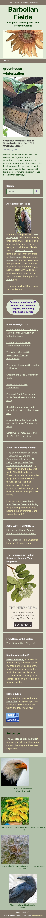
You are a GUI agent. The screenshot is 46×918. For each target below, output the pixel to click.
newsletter (11, 260)
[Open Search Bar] (43, 61)
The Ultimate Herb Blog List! (20, 643)
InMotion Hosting (15, 659)
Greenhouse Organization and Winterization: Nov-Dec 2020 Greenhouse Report (18, 143)
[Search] (36, 191)
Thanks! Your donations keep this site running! (23, 307)
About (10, 2)
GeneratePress (37, 916)
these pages (16, 257)
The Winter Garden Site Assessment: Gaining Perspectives (18, 355)
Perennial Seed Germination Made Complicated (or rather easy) (21, 397)
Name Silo (11, 701)
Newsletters (34, 2)
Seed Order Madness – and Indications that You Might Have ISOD (22, 410)
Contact (16, 2)
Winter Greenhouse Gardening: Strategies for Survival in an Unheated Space (22, 332)
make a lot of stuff (24, 250)
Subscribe (24, 2)
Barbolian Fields (23, 13)
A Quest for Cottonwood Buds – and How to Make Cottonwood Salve (22, 423)
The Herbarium (14, 540)
